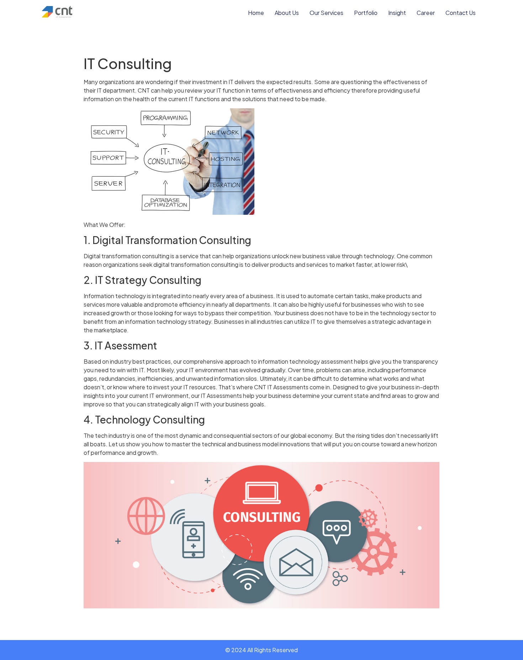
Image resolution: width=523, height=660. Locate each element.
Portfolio (365, 12)
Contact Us (460, 12)
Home (256, 12)
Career (426, 12)
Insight (397, 12)
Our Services (326, 12)
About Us (287, 12)
